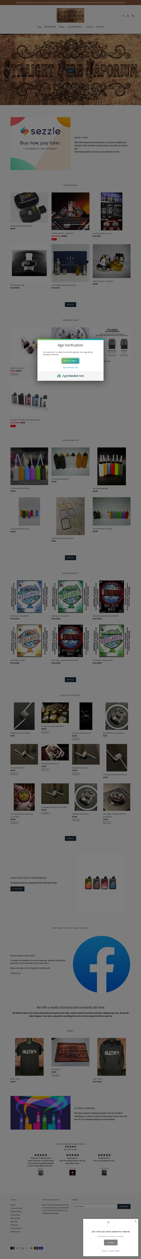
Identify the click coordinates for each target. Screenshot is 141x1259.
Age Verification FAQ (70, 367)
